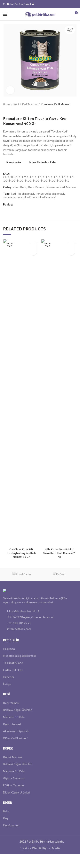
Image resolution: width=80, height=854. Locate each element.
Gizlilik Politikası (13, 670)
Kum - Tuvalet (12, 724)
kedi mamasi (26, 193)
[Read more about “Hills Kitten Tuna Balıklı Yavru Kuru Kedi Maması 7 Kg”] (71, 251)
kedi (13, 193)
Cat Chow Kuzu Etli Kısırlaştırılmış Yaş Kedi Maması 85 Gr (21, 553)
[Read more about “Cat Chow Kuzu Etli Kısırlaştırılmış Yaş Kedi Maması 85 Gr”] (33, 251)
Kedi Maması (30, 104)
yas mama (9, 197)
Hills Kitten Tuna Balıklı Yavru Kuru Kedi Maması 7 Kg (59, 553)
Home (6, 104)
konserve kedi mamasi (50, 193)
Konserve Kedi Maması (55, 104)
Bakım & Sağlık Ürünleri (17, 709)
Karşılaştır (13, 162)
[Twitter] (65, 4)
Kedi (16, 104)
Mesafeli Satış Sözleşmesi (19, 655)
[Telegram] (74, 4)
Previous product (5, 110)
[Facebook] (60, 4)
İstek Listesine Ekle (42, 162)
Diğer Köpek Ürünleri (16, 792)
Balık (6, 811)
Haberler (8, 677)
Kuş (5, 818)
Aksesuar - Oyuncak (16, 731)
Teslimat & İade (13, 662)
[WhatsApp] (69, 4)
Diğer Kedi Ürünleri (15, 738)
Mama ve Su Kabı (14, 717)
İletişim (7, 684)
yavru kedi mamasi (44, 197)
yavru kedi (24, 197)
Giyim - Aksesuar (14, 778)
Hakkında (9, 648)
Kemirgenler (11, 825)
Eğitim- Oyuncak (13, 785)
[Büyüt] (10, 90)
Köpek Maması (12, 757)
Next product (13, 110)
